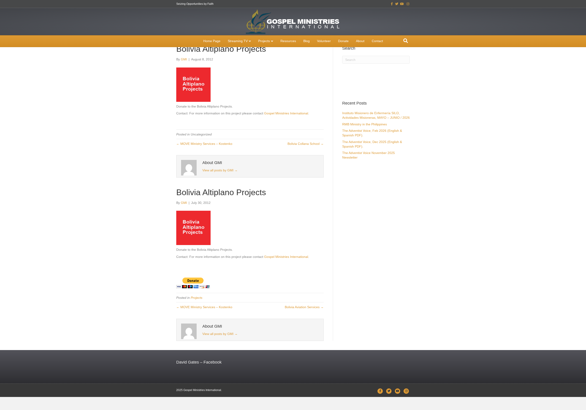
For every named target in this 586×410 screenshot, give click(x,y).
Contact (377, 41)
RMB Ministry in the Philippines (364, 124)
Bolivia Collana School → (306, 144)
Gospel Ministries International (286, 113)
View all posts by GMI (220, 170)
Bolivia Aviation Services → (304, 307)
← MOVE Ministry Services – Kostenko (204, 144)
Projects (264, 41)
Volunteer (324, 41)
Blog (306, 41)
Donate (343, 41)
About (360, 41)
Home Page (211, 41)
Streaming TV (238, 41)
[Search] (406, 41)
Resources (288, 41)
